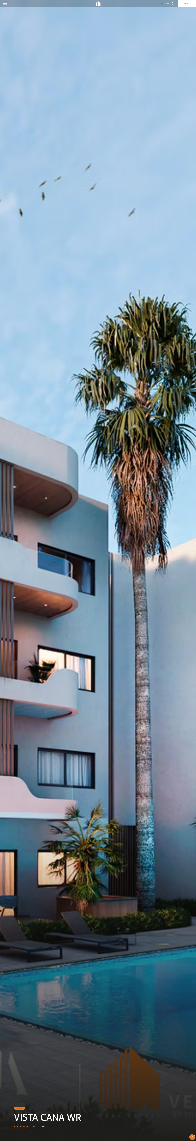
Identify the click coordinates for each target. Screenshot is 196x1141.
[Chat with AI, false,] (192, 1137)
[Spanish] (167, 3)
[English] (162, 3)
